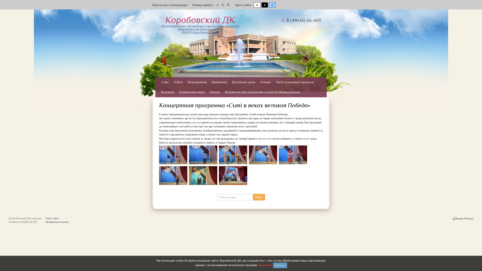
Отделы (215, 92)
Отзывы (265, 82)
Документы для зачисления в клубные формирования (262, 92)
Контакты (167, 92)
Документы (219, 82)
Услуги (178, 82)
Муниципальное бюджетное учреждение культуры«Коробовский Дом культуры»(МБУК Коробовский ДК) (200, 24)
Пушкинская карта (192, 92)
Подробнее (265, 265)
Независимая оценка (57, 222)
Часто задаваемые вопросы (295, 82)
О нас (165, 82)
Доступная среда (243, 82)
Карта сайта (52, 218)
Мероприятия (197, 82)
